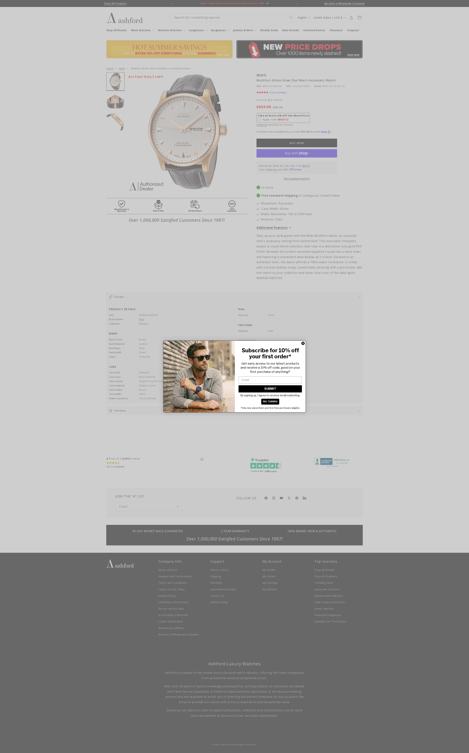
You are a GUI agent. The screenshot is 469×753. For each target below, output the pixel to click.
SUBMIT (270, 388)
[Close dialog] (303, 343)
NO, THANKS (270, 401)
